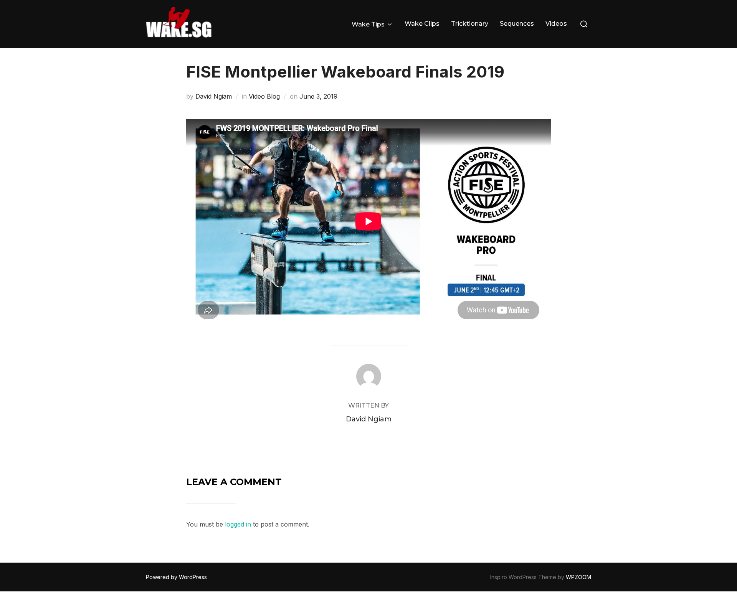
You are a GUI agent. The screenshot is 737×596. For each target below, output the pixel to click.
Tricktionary (469, 23)
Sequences (517, 23)
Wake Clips (422, 23)
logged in (238, 524)
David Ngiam (213, 96)
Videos (556, 23)
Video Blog (264, 96)
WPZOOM (578, 577)
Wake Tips (368, 24)
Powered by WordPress (176, 577)
